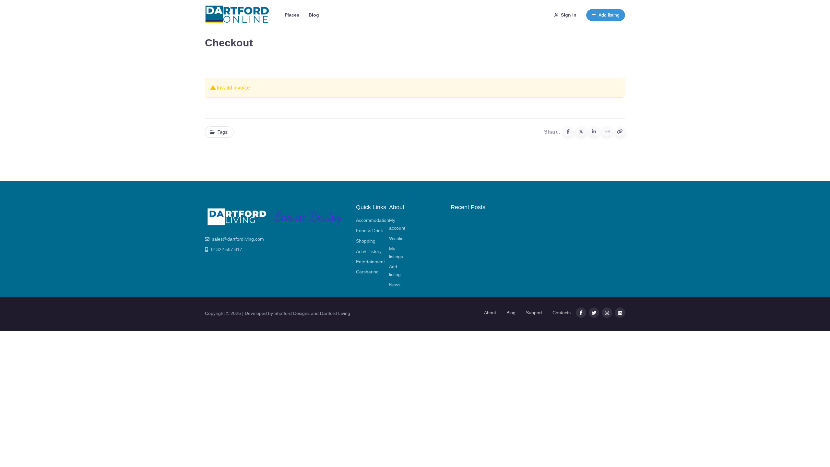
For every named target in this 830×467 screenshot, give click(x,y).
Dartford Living (335, 313)
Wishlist (397, 238)
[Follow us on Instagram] (607, 312)
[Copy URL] (620, 131)
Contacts (561, 312)
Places (292, 15)
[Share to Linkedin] (594, 131)
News (394, 284)
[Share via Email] (607, 131)
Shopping (365, 241)
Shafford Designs (292, 313)
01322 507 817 (226, 249)
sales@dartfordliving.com (238, 239)
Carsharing (367, 271)
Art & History (369, 251)
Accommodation (372, 220)
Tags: (223, 132)
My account (397, 224)
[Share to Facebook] (568, 131)
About (490, 312)
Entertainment (370, 261)
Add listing (609, 15)
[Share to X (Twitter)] (581, 131)
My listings (396, 252)
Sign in (568, 15)
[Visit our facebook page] (581, 312)
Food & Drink (369, 230)
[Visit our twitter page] (594, 312)
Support (534, 312)
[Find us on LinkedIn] (620, 312)
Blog (314, 15)
